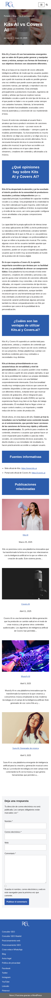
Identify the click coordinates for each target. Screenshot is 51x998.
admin (9, 38)
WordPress (37, 995)
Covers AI (25, 604)
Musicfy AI (25, 676)
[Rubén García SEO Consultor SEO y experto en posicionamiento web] (10, 4)
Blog (14, 16)
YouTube (5, 982)
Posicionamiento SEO (11, 945)
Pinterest (6, 990)
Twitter (5, 973)
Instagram (6, 977)
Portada (7, 16)
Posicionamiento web (11, 940)
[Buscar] (47, 5)
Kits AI (25, 535)
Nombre (9, 821)
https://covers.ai (38, 473)
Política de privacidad (11, 963)
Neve (11, 995)
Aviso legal (6, 958)
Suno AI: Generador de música (25, 748)
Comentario (10, 853)
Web (6, 843)
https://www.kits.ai (29, 468)
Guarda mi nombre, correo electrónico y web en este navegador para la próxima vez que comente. (25, 892)
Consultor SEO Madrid (11, 936)
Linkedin (5, 986)
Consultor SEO (8, 932)
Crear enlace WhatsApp (12, 949)
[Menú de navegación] (41, 4)
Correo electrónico (13, 832)
